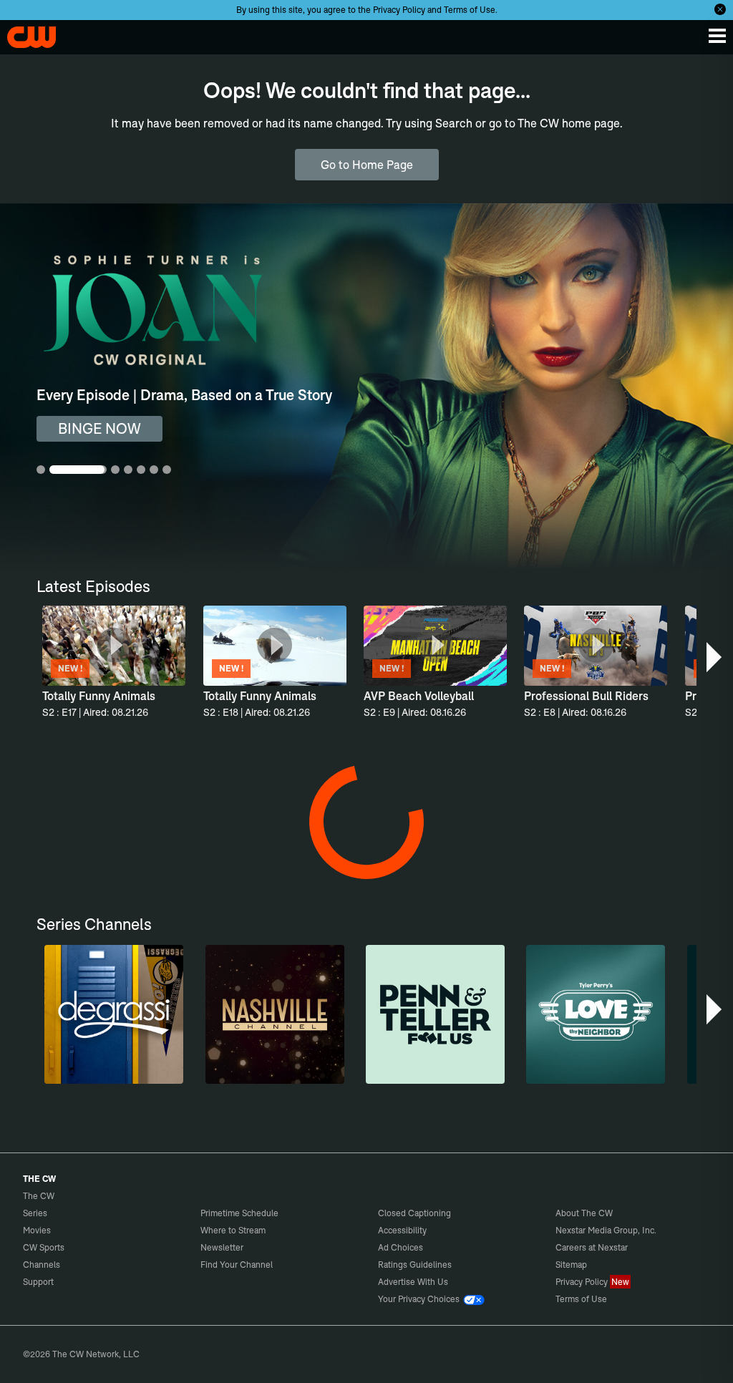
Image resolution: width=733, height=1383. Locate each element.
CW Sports (43, 1247)
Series (35, 1213)
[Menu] (717, 35)
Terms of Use (469, 9)
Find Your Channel (236, 1264)
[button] (715, 657)
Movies (37, 1230)
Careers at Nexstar (591, 1247)
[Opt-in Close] (720, 9)
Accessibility (402, 1230)
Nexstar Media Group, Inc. (605, 1230)
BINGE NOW (99, 428)
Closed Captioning (414, 1213)
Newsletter (221, 1247)
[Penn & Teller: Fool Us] (435, 1014)
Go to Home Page (367, 164)
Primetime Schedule (239, 1213)
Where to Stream (233, 1230)
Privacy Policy (399, 9)
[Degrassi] (113, 1014)
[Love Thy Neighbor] (595, 1014)
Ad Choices (400, 1247)
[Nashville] (274, 1014)
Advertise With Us (413, 1281)
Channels (41, 1264)
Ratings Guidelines (415, 1264)
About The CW (584, 1213)
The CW (25, 33)
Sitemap (571, 1264)
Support (38, 1281)
